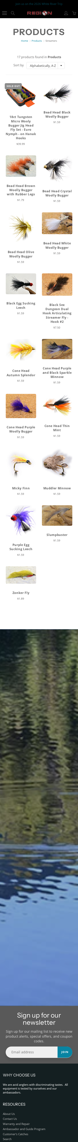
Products (37, 40)
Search (7, 1139)
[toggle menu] (4, 13)
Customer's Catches (15, 1134)
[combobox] (45, 65)
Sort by (18, 65)
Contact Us (10, 1119)
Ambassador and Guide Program (24, 1129)
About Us (9, 1114)
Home (24, 40)
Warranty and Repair (16, 1124)
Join (65, 1052)
